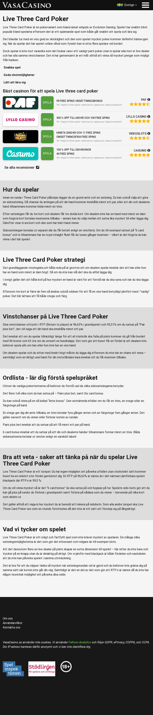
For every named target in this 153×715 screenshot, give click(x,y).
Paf (143, 99)
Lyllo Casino (136, 116)
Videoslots (137, 133)
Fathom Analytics (79, 642)
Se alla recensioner (19, 167)
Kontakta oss (11, 627)
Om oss (8, 618)
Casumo (140, 150)
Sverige (129, 5)
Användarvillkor (12, 623)
